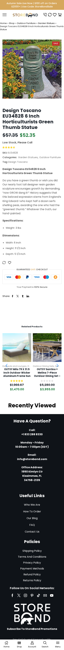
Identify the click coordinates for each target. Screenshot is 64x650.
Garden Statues (46, 23)
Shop (12, 23)
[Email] (45, 595)
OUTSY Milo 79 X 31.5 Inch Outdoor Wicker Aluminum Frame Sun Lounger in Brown (17, 373)
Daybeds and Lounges (14, 366)
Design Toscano (18, 162)
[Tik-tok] (38, 595)
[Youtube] (51, 595)
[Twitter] (19, 595)
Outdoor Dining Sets (43, 366)
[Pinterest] (32, 595)
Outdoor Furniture (26, 23)
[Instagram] (25, 595)
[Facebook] (12, 595)
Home (3, 23)
